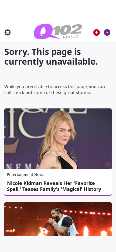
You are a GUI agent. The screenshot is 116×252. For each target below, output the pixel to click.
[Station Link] (58, 32)
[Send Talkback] (96, 32)
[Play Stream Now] (107, 32)
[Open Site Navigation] (7, 32)
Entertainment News (25, 174)
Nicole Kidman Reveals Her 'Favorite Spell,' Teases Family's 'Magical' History (54, 186)
